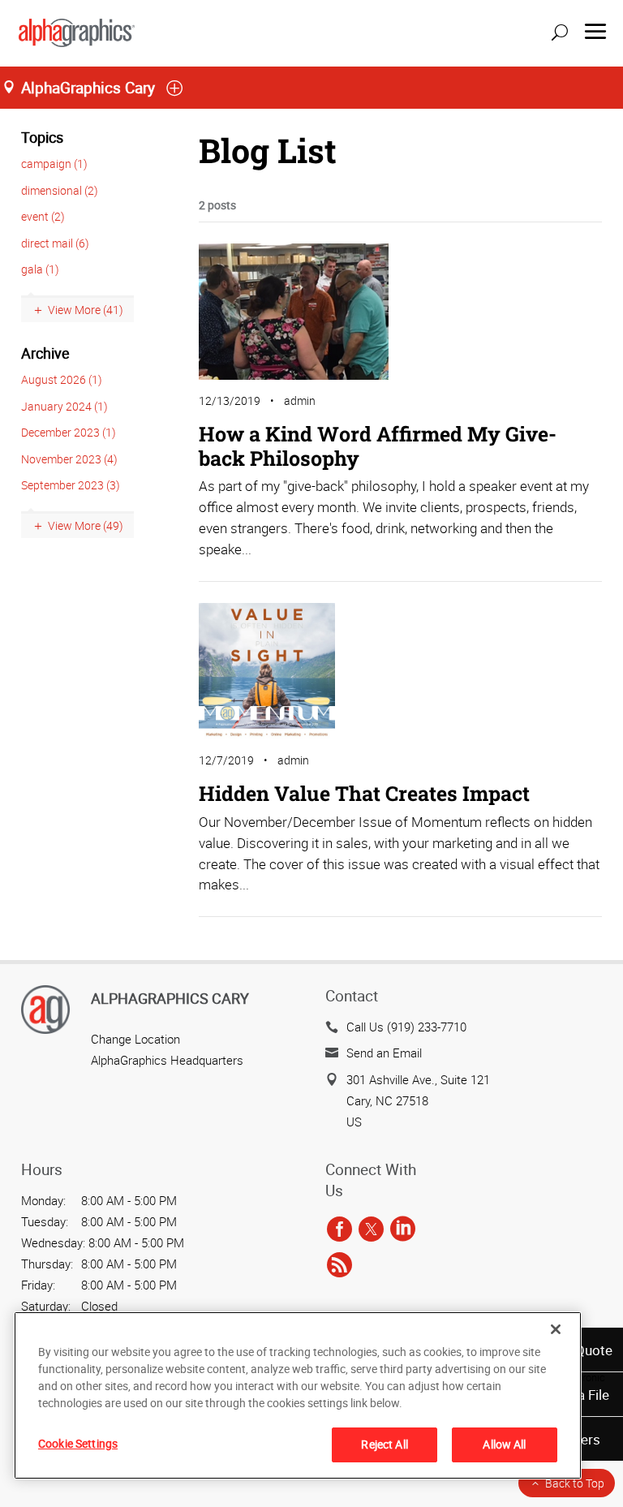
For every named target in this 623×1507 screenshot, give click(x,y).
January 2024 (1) (64, 406)
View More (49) (85, 525)
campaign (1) (54, 163)
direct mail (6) (55, 243)
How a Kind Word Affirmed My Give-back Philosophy (377, 445)
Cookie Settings (78, 1443)
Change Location (135, 1039)
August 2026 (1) (61, 379)
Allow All (504, 1444)
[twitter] (371, 1229)
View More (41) (85, 309)
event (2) (43, 216)
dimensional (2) (59, 190)
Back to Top (574, 1483)
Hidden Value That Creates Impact (364, 793)
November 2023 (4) (69, 459)
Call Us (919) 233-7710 (406, 1026)
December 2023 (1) (68, 432)
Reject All (384, 1444)
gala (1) (40, 269)
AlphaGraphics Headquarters (167, 1060)
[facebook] (339, 1229)
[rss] (339, 1265)
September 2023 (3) (70, 485)
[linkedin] (403, 1229)
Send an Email (384, 1052)
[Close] (556, 1329)
